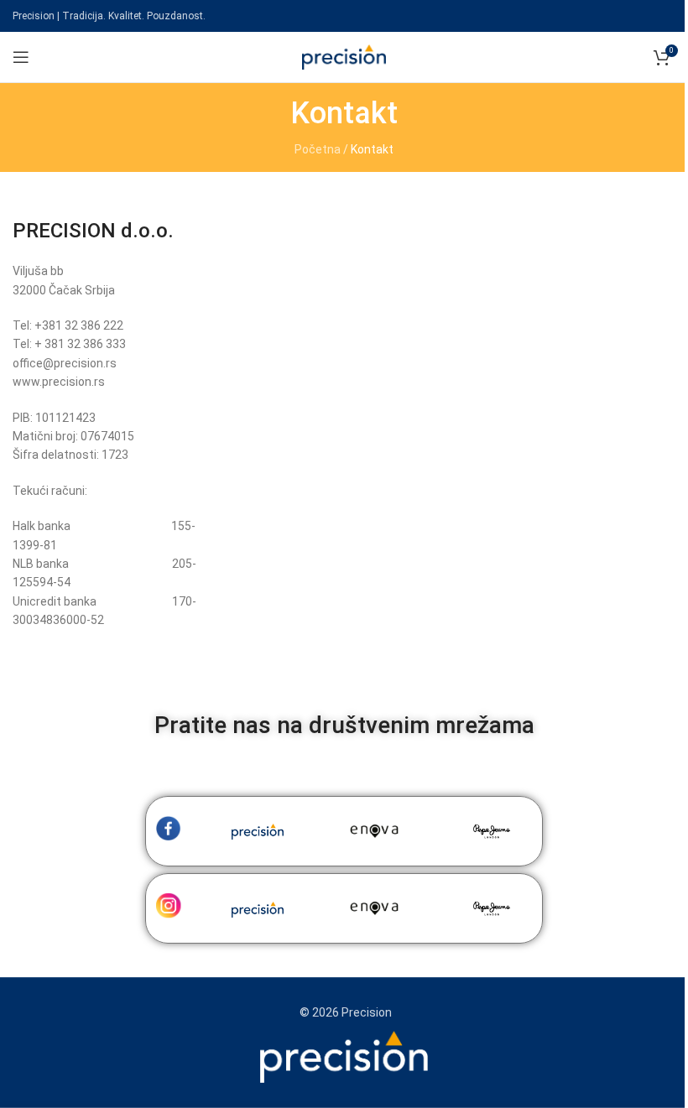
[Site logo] (344, 56)
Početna (317, 149)
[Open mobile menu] (21, 57)
